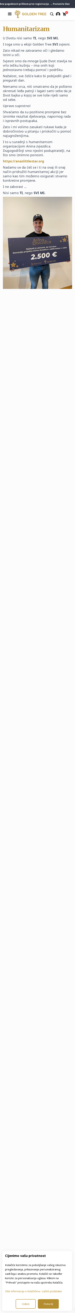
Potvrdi (48, 1304)
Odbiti (25, 1304)
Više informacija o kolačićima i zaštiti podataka (33, 1291)
